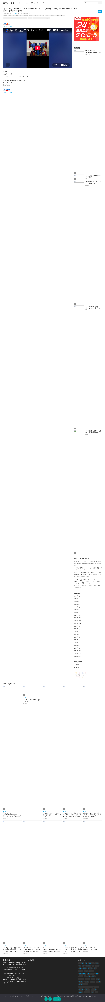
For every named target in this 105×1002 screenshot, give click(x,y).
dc (83, 965)
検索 (75, 8)
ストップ (63, 15)
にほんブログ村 (7, 26)
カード (97, 979)
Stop (20, 15)
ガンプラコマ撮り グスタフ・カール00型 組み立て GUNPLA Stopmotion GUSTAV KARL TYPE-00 (32, 950)
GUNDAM (88, 965)
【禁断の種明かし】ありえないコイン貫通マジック (93, 182)
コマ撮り (14, 13)
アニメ (92, 979)
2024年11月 (77, 653)
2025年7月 (77, 631)
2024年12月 (77, 651)
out (13, 15)
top (43, 15)
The (97, 973)
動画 (92, 992)
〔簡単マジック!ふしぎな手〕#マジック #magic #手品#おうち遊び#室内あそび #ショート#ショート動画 (88, 581)
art (97, 963)
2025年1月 (77, 648)
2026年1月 (77, 615)
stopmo (30, 15)
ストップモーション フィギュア (20, 18)
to (40, 15)
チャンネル (96, 987)
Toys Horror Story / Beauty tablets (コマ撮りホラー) (91, 949)
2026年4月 (77, 607)
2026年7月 (77, 599)
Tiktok (80, 976)
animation (91, 963)
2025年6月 (77, 634)
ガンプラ (87, 981)
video (93, 976)
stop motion (25, 15)
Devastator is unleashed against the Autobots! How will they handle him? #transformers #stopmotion (52, 950)
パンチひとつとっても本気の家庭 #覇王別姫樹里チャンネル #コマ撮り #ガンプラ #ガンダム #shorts (12, 950)
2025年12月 (77, 618)
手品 (96, 992)
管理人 (21, 13)
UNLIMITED (47, 15)
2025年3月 (77, 642)
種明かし (76, 667)
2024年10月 (77, 656)
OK (46, 999)
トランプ (81, 989)
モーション (36, 18)
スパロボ (30, 18)
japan (97, 965)
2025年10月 (77, 623)
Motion (10, 15)
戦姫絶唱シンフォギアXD (45, 18)
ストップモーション (8, 18)
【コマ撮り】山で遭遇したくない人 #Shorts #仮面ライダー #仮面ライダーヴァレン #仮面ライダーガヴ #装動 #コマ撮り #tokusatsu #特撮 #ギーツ (93, 431)
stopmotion (36, 15)
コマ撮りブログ (9, 3)
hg (93, 965)
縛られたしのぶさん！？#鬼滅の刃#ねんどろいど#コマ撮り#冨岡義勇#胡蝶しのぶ (87, 562)
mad (80, 968)
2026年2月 (77, 612)
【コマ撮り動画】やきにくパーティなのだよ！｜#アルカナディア (93, 307)
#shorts (5, 15)
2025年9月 (77, 626)
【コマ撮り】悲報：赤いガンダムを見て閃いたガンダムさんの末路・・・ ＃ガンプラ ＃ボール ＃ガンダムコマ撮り (72, 950)
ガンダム (81, 981)
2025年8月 (77, 629)
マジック (81, 992)
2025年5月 (77, 637)
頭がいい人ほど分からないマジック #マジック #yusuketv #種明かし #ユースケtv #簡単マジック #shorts (88, 574)
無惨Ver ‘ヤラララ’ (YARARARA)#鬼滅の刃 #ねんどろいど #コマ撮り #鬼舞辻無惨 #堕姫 (93, 51)
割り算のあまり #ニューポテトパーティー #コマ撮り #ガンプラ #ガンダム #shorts (92, 814)
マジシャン (94, 989)
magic (84, 968)
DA (79, 965)
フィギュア (87, 989)
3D (86, 963)
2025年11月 (77, 621)
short (17, 15)
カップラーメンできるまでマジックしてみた (87, 586)
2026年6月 (77, 601)
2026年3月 (77, 610)
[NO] (103, 998)
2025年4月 (77, 640)
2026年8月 (77, 596)
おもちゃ (87, 979)
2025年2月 (77, 645)
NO (50, 999)
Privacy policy (57, 999)
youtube (52, 15)
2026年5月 (77, 604)
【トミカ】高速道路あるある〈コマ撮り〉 (93, 176)
